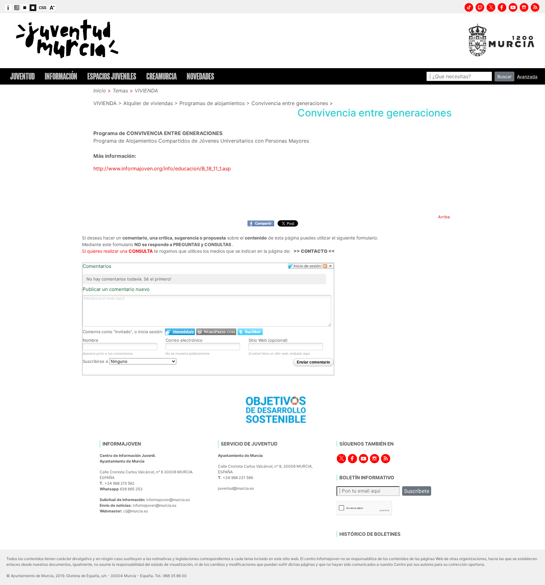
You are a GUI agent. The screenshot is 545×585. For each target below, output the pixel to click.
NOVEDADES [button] (200, 76)
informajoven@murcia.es (168, 499)
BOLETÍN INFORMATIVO (366, 478)
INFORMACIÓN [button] (61, 76)
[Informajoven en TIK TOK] (469, 6)
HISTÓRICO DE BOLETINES (370, 534)
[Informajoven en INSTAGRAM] (524, 6)
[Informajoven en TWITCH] (480, 6)
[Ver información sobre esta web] (8, 7)
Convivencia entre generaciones (289, 103)
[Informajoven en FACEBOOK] (502, 6)
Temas (120, 90)
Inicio (99, 90)
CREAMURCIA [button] (161, 76)
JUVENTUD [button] (22, 76)
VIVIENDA (146, 90)
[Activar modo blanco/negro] (24, 7)
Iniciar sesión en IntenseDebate (180, 331)
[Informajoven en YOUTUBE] (513, 6)
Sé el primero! (157, 278)
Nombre (90, 340)
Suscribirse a (96, 361)
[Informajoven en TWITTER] (491, 6)
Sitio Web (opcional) (268, 340)
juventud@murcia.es (236, 488)
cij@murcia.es (135, 511)
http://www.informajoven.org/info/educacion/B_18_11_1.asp (162, 168)
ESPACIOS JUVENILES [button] (111, 76)
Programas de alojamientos (212, 103)
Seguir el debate (328, 266)
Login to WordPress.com (216, 331)
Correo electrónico (184, 340)
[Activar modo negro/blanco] (33, 7)
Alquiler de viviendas (148, 103)
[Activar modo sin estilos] (42, 7)
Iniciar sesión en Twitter (250, 331)
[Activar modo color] (16, 7)
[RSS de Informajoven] (535, 6)
